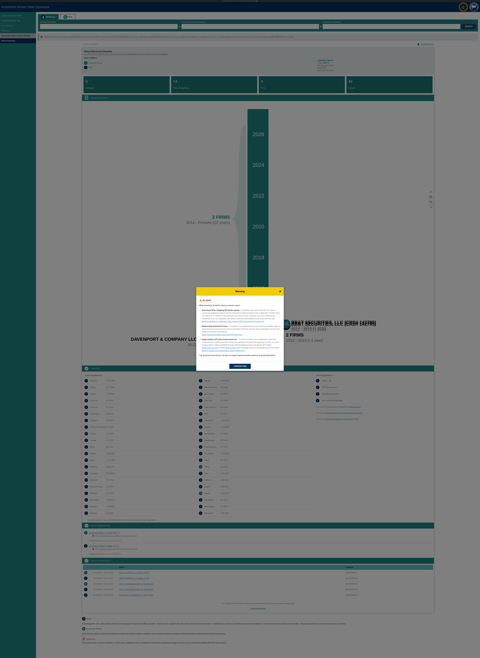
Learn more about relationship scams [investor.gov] (222, 335)
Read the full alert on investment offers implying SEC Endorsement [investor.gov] (233, 321)
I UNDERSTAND (240, 366)
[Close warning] (280, 291)
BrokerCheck (231, 348)
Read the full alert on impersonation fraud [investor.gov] (223, 351)
